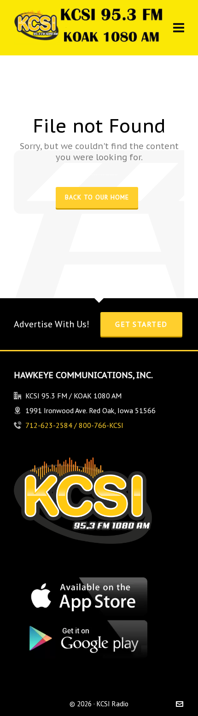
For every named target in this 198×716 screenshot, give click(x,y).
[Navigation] (178, 27)
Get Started (141, 324)
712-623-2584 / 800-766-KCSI (74, 425)
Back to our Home (97, 197)
